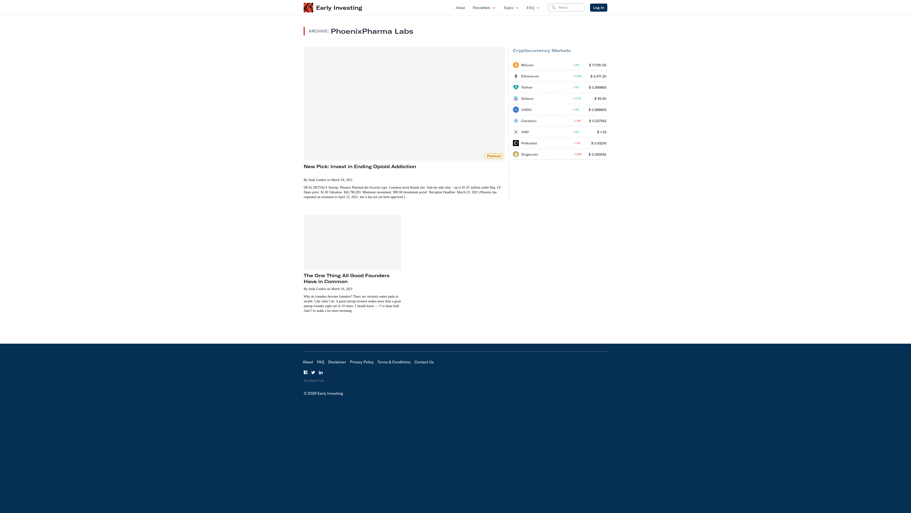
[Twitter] (313, 372)
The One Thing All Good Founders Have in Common (347, 278)
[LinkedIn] (321, 372)
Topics (508, 8)
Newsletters (481, 8)
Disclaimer (337, 362)
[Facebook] (305, 372)
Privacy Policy (362, 362)
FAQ (530, 8)
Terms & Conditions (394, 362)
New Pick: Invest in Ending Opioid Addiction (360, 166)
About (460, 8)
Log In (598, 7)
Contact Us (424, 362)
